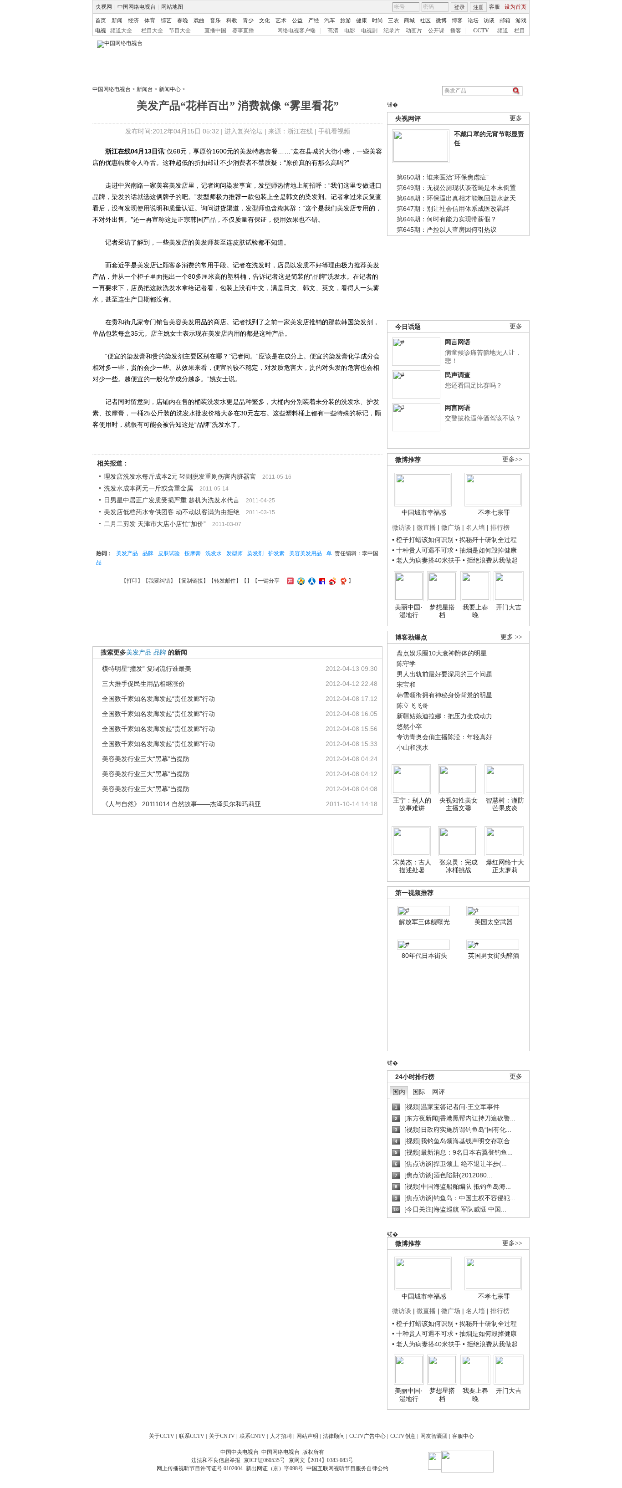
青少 (248, 20)
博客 (457, 20)
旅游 (345, 20)
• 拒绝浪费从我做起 (490, 560)
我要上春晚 (475, 611)
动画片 (414, 30)
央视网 (104, 7)
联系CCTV (191, 1436)
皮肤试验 (169, 553)
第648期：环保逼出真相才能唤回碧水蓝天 (456, 198)
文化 (264, 20)
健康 (361, 20)
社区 (425, 20)
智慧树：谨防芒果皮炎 (505, 804)
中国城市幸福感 (424, 512)
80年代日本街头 (424, 955)
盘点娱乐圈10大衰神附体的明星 (442, 653)
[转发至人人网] (311, 581)
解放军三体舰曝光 (424, 922)
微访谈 (401, 527)
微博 (441, 20)
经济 (133, 20)
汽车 (329, 20)
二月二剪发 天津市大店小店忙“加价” (155, 523)
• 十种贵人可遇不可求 (423, 550)
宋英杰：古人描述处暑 (412, 866)
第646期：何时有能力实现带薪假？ (447, 219)
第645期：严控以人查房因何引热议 (447, 229)
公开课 (436, 30)
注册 (478, 7)
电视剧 (369, 30)
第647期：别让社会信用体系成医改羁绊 (453, 208)
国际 (419, 1091)
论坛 (473, 20)
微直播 (426, 527)
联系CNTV (252, 1436)
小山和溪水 (412, 747)
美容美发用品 (305, 553)
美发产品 (127, 553)
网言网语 (457, 342)
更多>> (512, 459)
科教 (231, 20)
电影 (349, 30)
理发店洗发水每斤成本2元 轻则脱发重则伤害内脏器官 (180, 476)
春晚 (182, 20)
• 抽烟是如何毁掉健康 (486, 550)
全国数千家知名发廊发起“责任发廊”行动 (158, 698)
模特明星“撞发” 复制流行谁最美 (146, 668)
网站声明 (307, 1436)
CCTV (481, 30)
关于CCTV (161, 1436)
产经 (313, 20)
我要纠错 (159, 581)
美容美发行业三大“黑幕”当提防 (145, 758)
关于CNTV (222, 1436)
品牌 (148, 553)
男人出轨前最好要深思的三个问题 (444, 674)
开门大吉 (508, 607)
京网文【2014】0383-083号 (321, 1460)
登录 (459, 7)
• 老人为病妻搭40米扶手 (426, 560)
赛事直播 (243, 30)
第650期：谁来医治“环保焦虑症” (443, 177)
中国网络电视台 (136, 7)
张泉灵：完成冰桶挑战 (458, 866)
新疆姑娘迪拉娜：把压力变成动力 (444, 716)
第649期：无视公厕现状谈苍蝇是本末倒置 (456, 187)
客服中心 (463, 1436)
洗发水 (213, 553)
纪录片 (391, 30)
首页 (100, 20)
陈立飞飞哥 (412, 705)
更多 (516, 118)
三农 (393, 20)
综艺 (166, 20)
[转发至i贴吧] (321, 581)
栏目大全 (152, 30)
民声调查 (457, 374)
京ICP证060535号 (264, 1460)
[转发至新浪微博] (331, 581)
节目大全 (180, 30)
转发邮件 (225, 581)
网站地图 (172, 7)
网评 (438, 1091)
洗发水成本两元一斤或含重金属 (148, 488)
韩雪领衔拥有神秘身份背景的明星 (444, 695)
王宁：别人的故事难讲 (412, 804)
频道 (502, 30)
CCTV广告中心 (367, 1436)
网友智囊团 (434, 1436)
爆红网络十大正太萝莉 (505, 866)
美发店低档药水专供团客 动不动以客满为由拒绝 (172, 512)
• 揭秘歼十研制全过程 (486, 539)
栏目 (519, 30)
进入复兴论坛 (243, 131)
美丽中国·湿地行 (409, 611)
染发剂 (255, 553)
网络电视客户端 (296, 30)
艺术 (280, 20)
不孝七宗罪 (494, 512)
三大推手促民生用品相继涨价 (143, 683)
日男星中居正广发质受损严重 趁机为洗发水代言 (172, 500)
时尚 (377, 20)
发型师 (234, 553)
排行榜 (500, 527)
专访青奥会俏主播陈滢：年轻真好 (444, 737)
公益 (297, 20)
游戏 (520, 20)
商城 (409, 20)
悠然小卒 (409, 726)
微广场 (450, 527)
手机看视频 (334, 131)
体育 (149, 20)
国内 (399, 1091)
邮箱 (505, 20)
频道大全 (121, 30)
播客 (455, 30)
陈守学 (406, 663)
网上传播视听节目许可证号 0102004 (200, 1468)
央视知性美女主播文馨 (458, 804)
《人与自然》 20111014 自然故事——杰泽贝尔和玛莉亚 (181, 804)
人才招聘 (281, 1436)
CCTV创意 (403, 1436)
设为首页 (515, 7)
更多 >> (511, 637)
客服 (494, 7)
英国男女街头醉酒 (493, 955)
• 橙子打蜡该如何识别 (423, 539)
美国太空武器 (493, 922)
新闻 (117, 20)
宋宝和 (406, 684)
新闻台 (145, 89)
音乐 (215, 20)
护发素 (276, 553)
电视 (100, 30)
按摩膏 (192, 553)
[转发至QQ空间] (300, 581)
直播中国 (215, 30)
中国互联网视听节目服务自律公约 (347, 1468)
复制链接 (192, 581)
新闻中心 (170, 89)
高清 (332, 30)
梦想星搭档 (442, 611)
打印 (132, 581)
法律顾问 (334, 1436)
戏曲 (199, 20)
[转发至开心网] (289, 581)
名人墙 (475, 527)
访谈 (489, 20)
